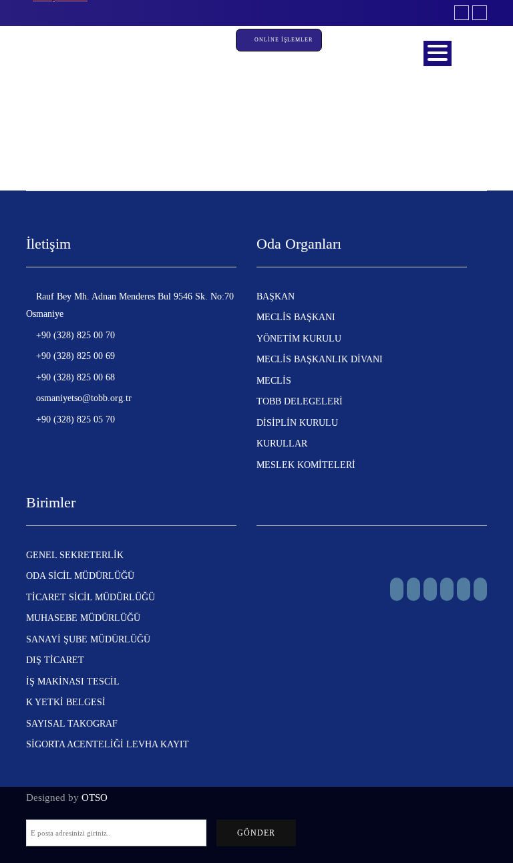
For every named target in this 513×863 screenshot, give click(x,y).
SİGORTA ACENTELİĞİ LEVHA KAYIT (107, 744)
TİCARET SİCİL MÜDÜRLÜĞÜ (90, 597)
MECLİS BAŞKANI (295, 317)
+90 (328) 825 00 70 (74, 335)
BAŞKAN (275, 296)
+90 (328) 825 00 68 (74, 377)
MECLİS (273, 381)
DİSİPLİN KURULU (297, 423)
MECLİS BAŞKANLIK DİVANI (319, 359)
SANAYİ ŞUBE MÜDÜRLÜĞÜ (88, 639)
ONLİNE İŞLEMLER (284, 40)
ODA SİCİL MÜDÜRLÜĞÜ (80, 576)
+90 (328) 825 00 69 (74, 356)
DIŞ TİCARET (55, 660)
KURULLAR (281, 444)
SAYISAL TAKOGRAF (72, 724)
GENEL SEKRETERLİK (75, 555)
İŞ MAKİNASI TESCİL (73, 681)
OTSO (94, 797)
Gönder (256, 833)
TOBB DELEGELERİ (299, 401)
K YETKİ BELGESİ (66, 702)
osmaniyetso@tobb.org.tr (82, 398)
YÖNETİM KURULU (298, 339)
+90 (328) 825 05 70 (74, 419)
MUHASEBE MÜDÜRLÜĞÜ (83, 618)
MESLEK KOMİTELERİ (305, 465)
